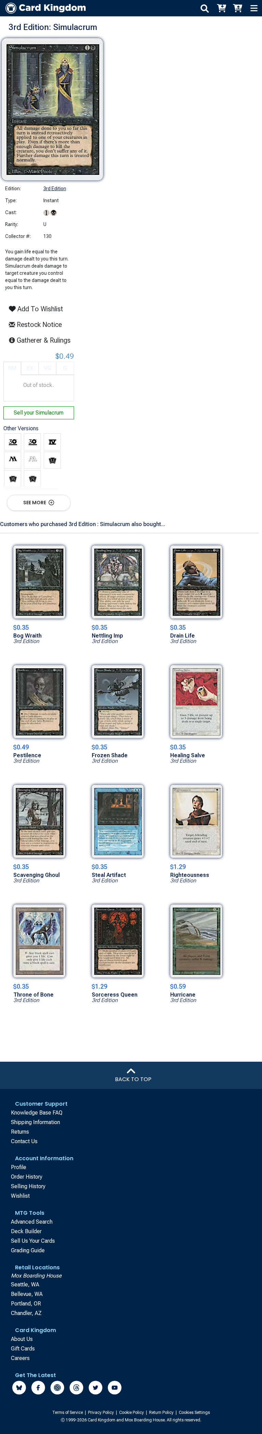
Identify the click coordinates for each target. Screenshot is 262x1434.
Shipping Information (35, 1122)
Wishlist (20, 1196)
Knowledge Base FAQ (36, 1112)
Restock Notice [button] (38, 324)
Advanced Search (32, 1222)
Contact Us (24, 1141)
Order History (26, 1177)
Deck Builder (26, 1231)
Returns (20, 1132)
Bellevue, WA (27, 1294)
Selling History (28, 1186)
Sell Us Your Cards (33, 1241)
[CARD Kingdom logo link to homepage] (43, 8)
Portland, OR (26, 1303)
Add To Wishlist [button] (39, 309)
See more (35, 502)
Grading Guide (28, 1250)
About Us (22, 1339)
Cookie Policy (132, 1412)
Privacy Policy (101, 1412)
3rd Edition (54, 188)
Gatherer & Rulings (45, 340)
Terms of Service (68, 1412)
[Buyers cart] (221, 8)
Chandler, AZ (26, 1313)
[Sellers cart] (237, 8)
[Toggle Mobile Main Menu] (254, 8)
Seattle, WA (25, 1284)
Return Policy (162, 1412)
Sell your (38, 412)
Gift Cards (23, 1348)
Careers (20, 1358)
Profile (18, 1167)
